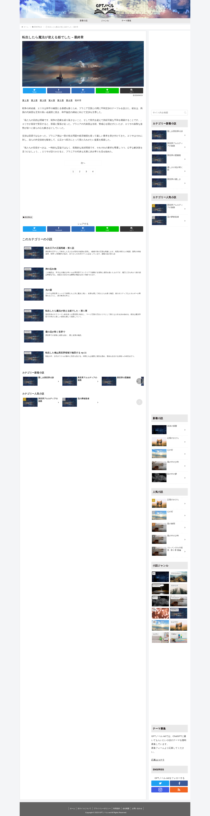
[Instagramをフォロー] (160, 789)
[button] (131, 90)
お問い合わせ (137, 808)
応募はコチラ (157, 760)
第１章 (25, 100)
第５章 (60, 100)
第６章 (69, 100)
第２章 (34, 100)
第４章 (51, 100)
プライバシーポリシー (102, 808)
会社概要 (126, 808)
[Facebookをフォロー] (179, 783)
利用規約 (116, 808)
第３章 (43, 100)
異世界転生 (28, 217)
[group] (41, 381)
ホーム (72, 808)
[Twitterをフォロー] (160, 783)
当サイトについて (84, 808)
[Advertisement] (83, 194)
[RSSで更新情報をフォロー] (179, 789)
